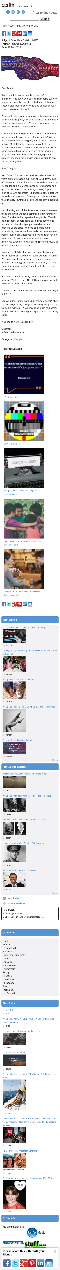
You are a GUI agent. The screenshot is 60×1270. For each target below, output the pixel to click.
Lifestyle (17, 339)
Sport (5, 986)
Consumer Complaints (14, 955)
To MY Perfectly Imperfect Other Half (20, 1151)
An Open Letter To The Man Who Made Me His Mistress (29, 707)
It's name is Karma (12, 397)
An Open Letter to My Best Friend (18, 679)
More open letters (18, 903)
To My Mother (9, 1010)
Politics (6, 944)
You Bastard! (9, 993)
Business (7, 951)
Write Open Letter (47, 12)
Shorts (6, 941)
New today (13, 898)
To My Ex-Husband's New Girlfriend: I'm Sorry (24, 627)
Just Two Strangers (12, 444)
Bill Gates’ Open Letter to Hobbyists (19, 870)
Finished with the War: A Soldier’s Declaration (24, 843)
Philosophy (8, 983)
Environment (9, 969)
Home (4, 25)
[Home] (8, 5)
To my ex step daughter (14, 1052)
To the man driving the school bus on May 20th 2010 (27, 1178)
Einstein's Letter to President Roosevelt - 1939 (24, 820)
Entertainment (10, 965)
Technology (8, 990)
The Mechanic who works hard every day (22, 1031)
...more (54, 760)
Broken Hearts (10, 948)
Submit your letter (13, 913)
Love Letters (9, 979)
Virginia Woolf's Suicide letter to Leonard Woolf (25, 774)
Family (6, 972)
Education (8, 962)
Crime (6, 958)
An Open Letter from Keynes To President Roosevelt (27, 796)
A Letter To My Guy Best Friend (17, 740)
